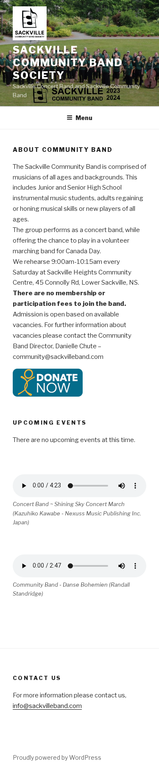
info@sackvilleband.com (47, 706)
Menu (83, 117)
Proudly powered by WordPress (57, 757)
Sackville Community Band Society (68, 62)
